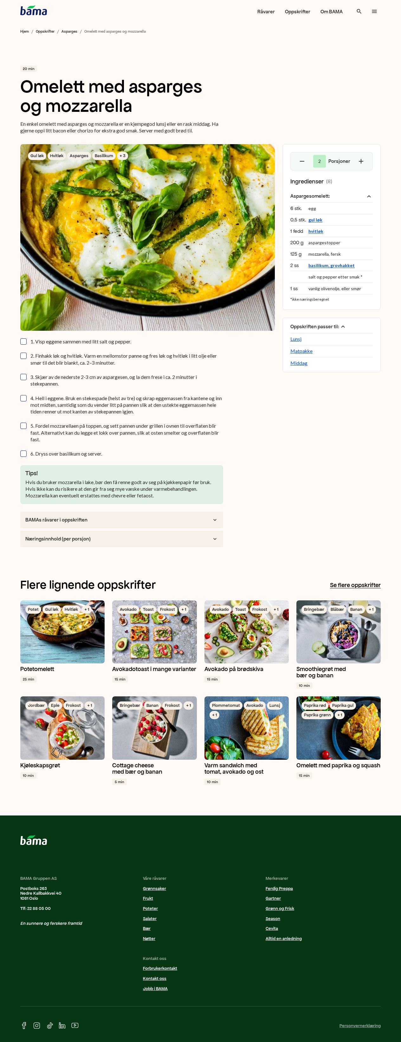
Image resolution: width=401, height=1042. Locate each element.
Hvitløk (56, 155)
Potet (33, 609)
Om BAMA (331, 12)
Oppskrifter (297, 12)
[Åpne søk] (359, 11)
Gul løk (37, 155)
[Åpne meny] (374, 11)
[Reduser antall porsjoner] (302, 161)
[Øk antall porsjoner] (361, 161)
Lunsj (295, 339)
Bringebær (314, 609)
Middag (298, 363)
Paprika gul (342, 705)
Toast (148, 609)
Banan (356, 609)
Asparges (69, 31)
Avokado (128, 609)
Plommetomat (226, 705)
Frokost (167, 609)
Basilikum (104, 155)
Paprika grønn (317, 715)
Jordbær (36, 705)
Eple (55, 705)
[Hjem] (33, 10)
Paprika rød (315, 705)
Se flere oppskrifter (355, 585)
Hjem (24, 31)
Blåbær (337, 609)
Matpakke (301, 351)
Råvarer (266, 12)
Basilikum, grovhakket (331, 265)
